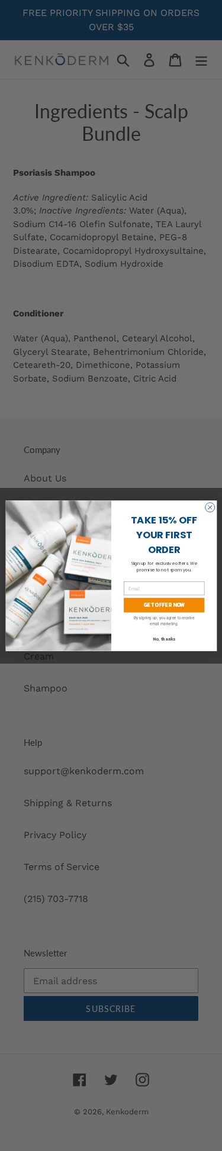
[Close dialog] (209, 507)
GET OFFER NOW (164, 605)
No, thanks (163, 639)
